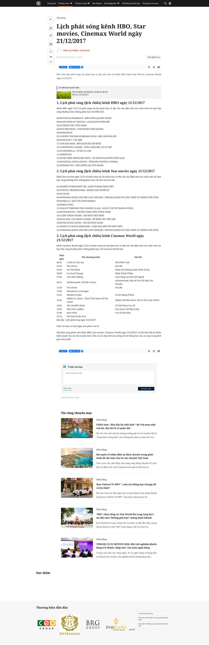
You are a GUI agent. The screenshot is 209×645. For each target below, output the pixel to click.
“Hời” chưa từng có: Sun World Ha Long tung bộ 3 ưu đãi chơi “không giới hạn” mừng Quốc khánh (125, 516)
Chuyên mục (63, 3)
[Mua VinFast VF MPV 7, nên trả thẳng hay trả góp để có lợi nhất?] (77, 488)
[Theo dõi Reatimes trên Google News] (154, 57)
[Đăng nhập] (170, 4)
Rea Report (97, 3)
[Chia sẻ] (51, 28)
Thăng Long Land (153, 624)
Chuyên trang (81, 3)
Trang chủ (51, 3)
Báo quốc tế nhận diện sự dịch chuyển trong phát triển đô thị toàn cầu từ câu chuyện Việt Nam (124, 456)
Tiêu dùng (61, 18)
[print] (51, 44)
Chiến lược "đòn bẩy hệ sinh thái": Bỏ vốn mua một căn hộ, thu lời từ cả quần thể (126, 426)
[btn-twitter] (153, 67)
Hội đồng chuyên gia (131, 3)
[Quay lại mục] (51, 19)
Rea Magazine (110, 3)
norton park (157, 618)
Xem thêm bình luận (70, 397)
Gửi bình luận (146, 389)
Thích (75, 67)
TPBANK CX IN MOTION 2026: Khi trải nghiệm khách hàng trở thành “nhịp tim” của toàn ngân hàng (126, 546)
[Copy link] (51, 35)
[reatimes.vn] (38, 3)
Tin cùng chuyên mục (76, 413)
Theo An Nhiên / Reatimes (76, 50)
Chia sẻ (63, 67)
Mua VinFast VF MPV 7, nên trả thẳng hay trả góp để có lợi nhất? (126, 486)
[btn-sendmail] (158, 67)
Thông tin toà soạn (150, 3)
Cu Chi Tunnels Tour (145, 613)
